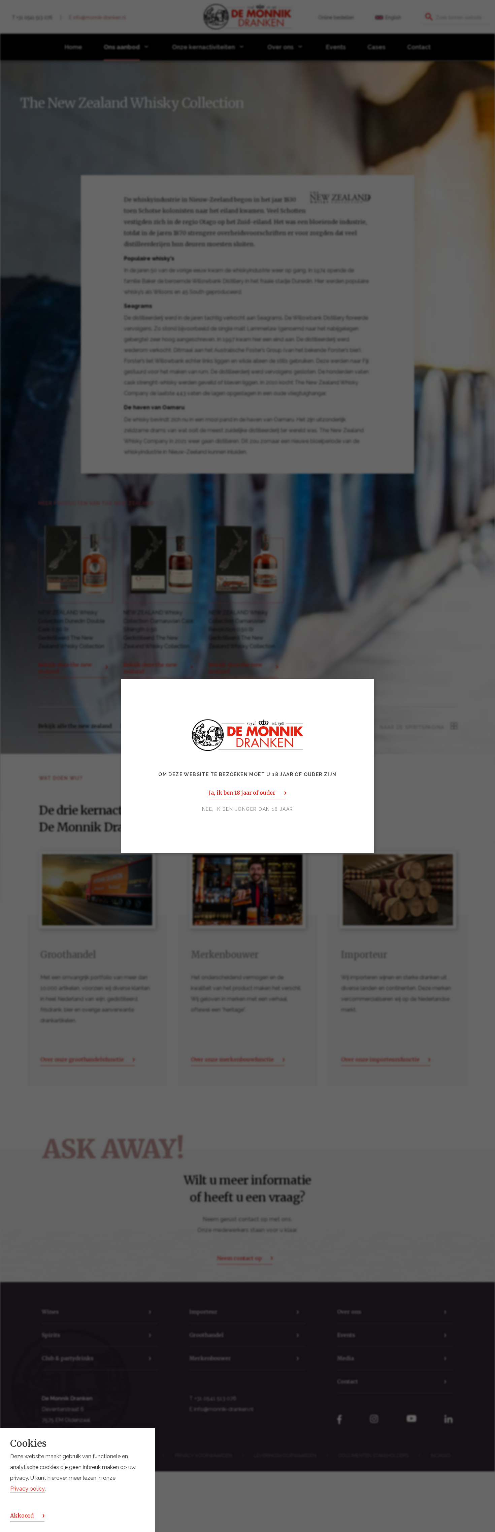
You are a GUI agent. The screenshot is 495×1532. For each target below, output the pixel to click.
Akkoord (22, 1515)
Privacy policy (27, 1489)
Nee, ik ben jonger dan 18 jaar (247, 809)
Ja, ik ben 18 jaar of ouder (242, 793)
